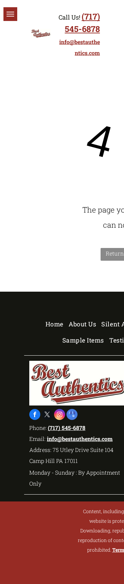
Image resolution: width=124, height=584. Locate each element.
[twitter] (47, 415)
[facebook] (34, 415)
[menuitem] (57, 324)
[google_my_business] (72, 415)
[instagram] (59, 415)
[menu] (10, 14)
